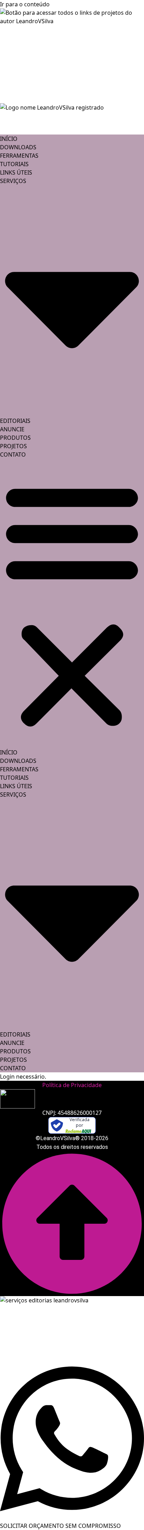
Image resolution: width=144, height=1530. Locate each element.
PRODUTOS (15, 438)
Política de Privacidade (72, 1085)
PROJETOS (13, 446)
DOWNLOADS (18, 147)
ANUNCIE (12, 429)
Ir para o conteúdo (25, 4)
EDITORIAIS (15, 421)
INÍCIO (8, 139)
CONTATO (13, 454)
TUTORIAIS (14, 164)
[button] (72, 603)
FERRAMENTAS (19, 155)
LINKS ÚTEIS (16, 172)
